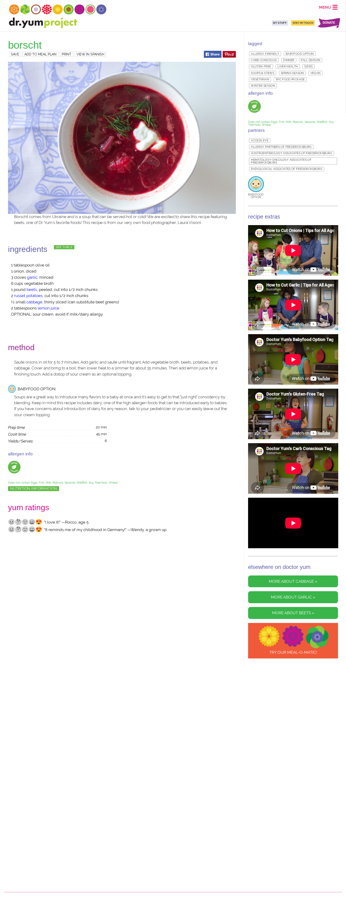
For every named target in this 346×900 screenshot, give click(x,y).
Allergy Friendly (265, 53)
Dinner (288, 60)
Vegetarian (260, 79)
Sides (308, 66)
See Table (64, 247)
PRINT (66, 54)
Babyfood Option (300, 53)
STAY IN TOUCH (303, 22)
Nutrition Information (33, 488)
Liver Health (288, 66)
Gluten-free (261, 66)
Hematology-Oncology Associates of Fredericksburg (281, 161)
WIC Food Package (290, 79)
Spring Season (292, 73)
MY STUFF (280, 22)
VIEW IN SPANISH (90, 54)
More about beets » (293, 613)
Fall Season (310, 60)
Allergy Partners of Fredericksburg (281, 147)
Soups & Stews (262, 73)
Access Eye (259, 140)
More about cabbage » (293, 581)
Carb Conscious (264, 60)
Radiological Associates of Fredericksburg (286, 169)
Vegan (315, 73)
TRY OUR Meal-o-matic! (293, 652)
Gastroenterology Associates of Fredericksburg (291, 153)
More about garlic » (293, 597)
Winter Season (263, 85)
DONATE (329, 22)
